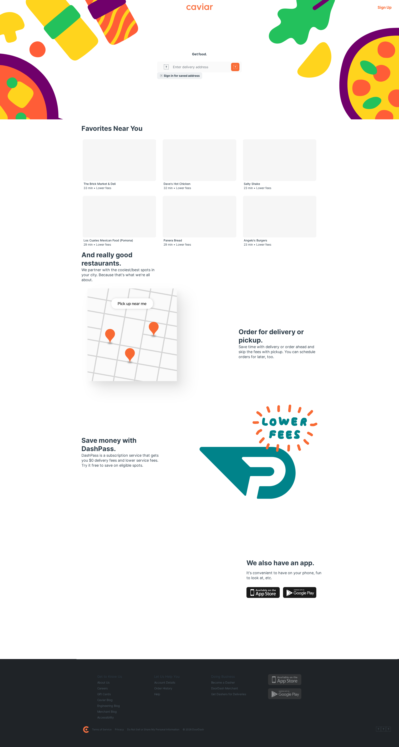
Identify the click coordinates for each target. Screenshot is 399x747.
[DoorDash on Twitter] (383, 729)
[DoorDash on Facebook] (378, 729)
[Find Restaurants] (235, 67)
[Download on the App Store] (263, 592)
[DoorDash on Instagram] (388, 729)
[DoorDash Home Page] (86, 729)
